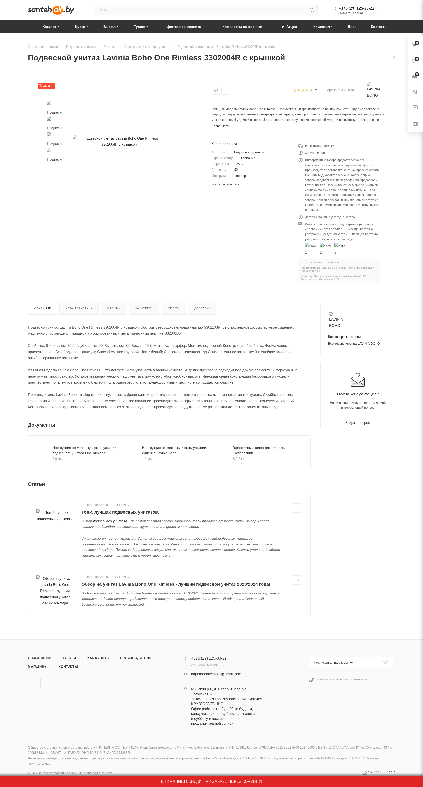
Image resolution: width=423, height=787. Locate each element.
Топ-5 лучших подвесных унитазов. (120, 512)
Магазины (37, 667)
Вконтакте (33, 683)
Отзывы (114, 308)
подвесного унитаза (110, 521)
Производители (135, 658)
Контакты (68, 667)
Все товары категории (344, 337)
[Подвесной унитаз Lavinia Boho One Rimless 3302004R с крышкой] (119, 141)
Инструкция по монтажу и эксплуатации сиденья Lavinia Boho (174, 450)
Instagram (58, 683)
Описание (42, 308)
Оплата (174, 308)
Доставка (202, 308)
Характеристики (79, 308)
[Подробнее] (297, 508)
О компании (39, 658)
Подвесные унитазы (249, 152)
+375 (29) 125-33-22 (356, 8)
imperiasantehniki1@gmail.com (216, 674)
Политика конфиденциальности (342, 679)
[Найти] (312, 10)
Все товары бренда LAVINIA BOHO (354, 343)
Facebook (45, 683)
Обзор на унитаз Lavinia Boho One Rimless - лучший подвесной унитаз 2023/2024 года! (176, 584)
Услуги (69, 658)
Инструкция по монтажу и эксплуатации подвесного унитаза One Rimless (84, 450)
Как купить (144, 308)
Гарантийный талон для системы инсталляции (258, 450)
